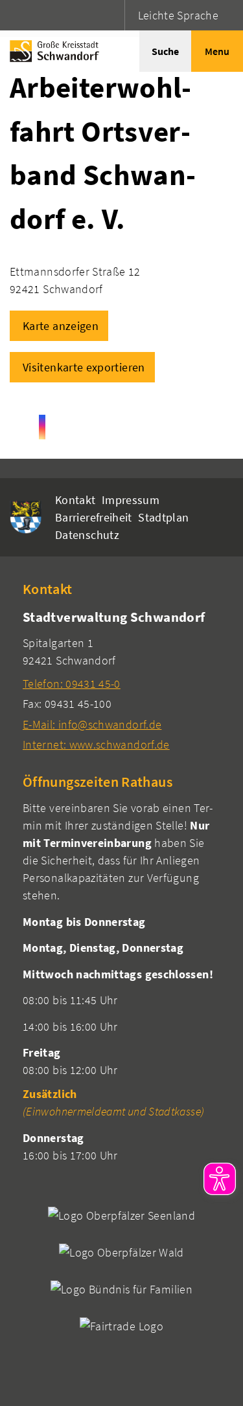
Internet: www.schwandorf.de (96, 744)
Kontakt (75, 499)
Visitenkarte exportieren (84, 367)
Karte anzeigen (60, 325)
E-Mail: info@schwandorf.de (92, 724)
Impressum (130, 499)
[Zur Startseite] (51, 51)
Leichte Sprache (178, 15)
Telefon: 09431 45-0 (72, 683)
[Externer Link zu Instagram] (42, 427)
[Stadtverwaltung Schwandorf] (121, 680)
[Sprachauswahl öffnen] (113, 15)
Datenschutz (87, 534)
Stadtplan (163, 517)
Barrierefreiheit (93, 517)
